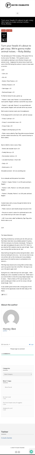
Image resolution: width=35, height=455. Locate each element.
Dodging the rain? (8, 408)
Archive (3, 30)
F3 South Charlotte (6, 438)
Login (32, 344)
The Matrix (9, 30)
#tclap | (5, 294)
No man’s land (7, 397)
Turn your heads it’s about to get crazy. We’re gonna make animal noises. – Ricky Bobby (16, 48)
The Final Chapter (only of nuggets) (12, 402)
